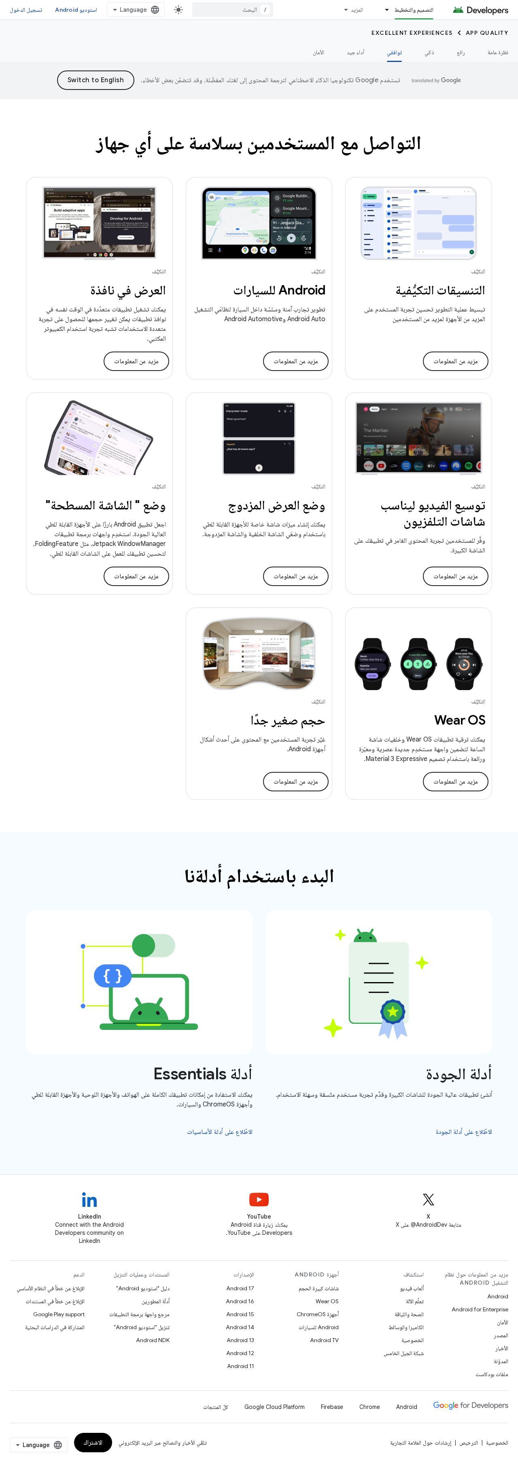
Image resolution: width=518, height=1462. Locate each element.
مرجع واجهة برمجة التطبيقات (139, 1314)
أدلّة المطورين (156, 1301)
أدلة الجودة (459, 1073)
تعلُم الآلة (415, 1301)
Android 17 (240, 1288)
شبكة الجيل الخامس (404, 1353)
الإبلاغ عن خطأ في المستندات (55, 1301)
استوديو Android (76, 9)
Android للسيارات (319, 1327)
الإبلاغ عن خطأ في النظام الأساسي (51, 1288)
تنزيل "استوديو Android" (142, 1327)
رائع (461, 52)
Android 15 (240, 1314)
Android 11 (240, 1366)
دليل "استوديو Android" (143, 1288)
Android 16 (240, 1301)
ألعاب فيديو (412, 1288)
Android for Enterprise (480, 1309)
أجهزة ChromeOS (318, 1314)
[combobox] (232, 9)
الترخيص (468, 1442)
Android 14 (240, 1327)
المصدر (501, 1335)
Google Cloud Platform (274, 1407)
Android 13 (240, 1340)
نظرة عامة (498, 52)
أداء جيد (355, 52)
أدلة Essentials (203, 1073)
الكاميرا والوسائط (406, 1327)
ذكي (429, 52)
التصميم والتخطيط (414, 9)
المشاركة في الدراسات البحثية (55, 1327)
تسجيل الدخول (26, 9)
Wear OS (327, 1301)
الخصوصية (412, 1340)
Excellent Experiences (412, 32)
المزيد (357, 9)
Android (497, 1296)
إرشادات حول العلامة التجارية (420, 1442)
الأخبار (501, 1348)
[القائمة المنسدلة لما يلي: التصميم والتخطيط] (384, 9)
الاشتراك (93, 1443)
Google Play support (59, 1314)
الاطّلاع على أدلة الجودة (464, 1132)
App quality (487, 32)
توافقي (394, 52)
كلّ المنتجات (215, 1407)
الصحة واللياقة (409, 1314)
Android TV (324, 1340)
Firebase (332, 1407)
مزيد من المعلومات (455, 361)
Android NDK (153, 1340)
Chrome (369, 1407)
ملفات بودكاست (492, 1374)
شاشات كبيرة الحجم (319, 1288)
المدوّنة (501, 1361)
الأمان (318, 52)
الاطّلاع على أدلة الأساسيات (220, 1132)
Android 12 (240, 1353)
